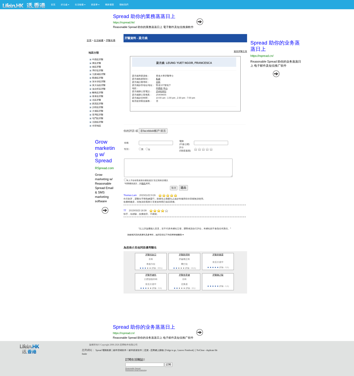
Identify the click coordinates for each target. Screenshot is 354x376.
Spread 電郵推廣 (103, 350)
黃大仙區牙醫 (98, 85)
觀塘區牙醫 (97, 78)
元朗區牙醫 (97, 122)
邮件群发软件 (135, 350)
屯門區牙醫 (97, 118)
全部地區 (96, 125)
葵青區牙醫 (97, 96)
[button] (65, 4)
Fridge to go (170, 350)
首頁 (53, 4)
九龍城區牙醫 (98, 74)
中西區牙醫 (97, 59)
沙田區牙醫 (97, 107)
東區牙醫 (96, 63)
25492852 (161, 91)
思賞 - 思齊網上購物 (154, 350)
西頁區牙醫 (97, 103)
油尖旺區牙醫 (98, 89)
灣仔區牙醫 (97, 70)
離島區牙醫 (97, 92)
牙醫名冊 (110, 40)
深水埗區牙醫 (98, 81)
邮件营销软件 (119, 350)
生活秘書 (98, 40)
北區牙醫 (96, 100)
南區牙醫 (96, 67)
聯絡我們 (123, 4)
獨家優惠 (109, 4)
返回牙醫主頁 (240, 51)
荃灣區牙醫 (97, 114)
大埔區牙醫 (97, 111)
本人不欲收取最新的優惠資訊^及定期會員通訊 (147, 180)
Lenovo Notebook (185, 350)
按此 (143, 183)
